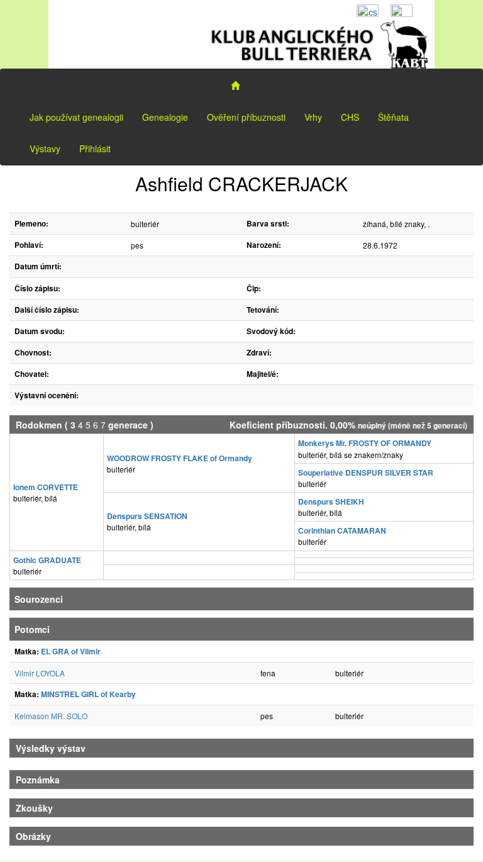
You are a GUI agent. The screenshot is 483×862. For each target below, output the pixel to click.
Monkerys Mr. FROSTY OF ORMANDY (364, 443)
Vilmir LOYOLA (39, 673)
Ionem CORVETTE (45, 487)
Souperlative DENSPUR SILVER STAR (365, 472)
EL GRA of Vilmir (71, 651)
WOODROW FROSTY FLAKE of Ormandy (179, 458)
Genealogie (165, 117)
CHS (350, 117)
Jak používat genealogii (76, 117)
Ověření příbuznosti (246, 117)
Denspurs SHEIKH (331, 501)
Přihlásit (95, 148)
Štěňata (393, 117)
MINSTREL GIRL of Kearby (88, 694)
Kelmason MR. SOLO (50, 715)
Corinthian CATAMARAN (342, 530)
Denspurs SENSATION (147, 516)
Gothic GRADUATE (47, 560)
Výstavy (45, 148)
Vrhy (313, 117)
